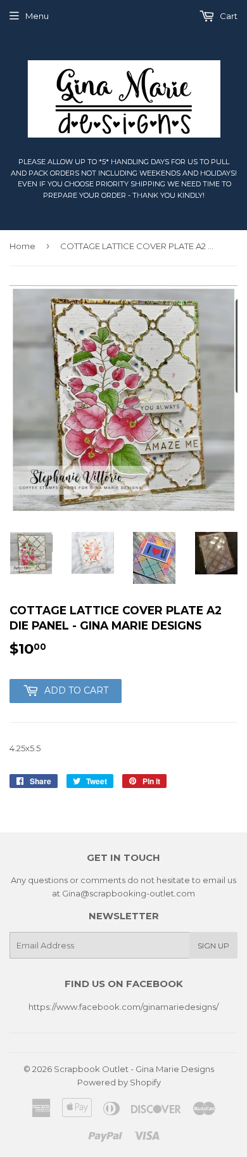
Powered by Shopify (119, 1082)
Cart (228, 16)
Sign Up (213, 945)
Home (22, 246)
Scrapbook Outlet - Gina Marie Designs (134, 1069)
